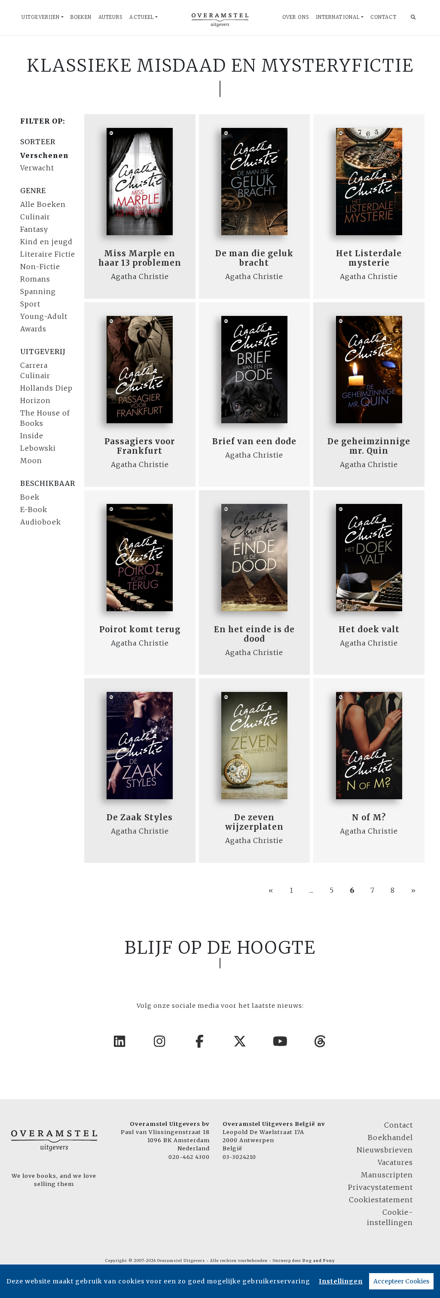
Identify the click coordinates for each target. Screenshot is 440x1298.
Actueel (141, 17)
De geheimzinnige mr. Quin (368, 446)
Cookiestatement (381, 1199)
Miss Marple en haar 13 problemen (139, 258)
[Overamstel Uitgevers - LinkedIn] (119, 1041)
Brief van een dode (254, 441)
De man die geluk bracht (254, 258)
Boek (30, 497)
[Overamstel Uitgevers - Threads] (320, 1041)
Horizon (35, 400)
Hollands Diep (46, 388)
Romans (35, 279)
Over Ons (295, 17)
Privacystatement (380, 1187)
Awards (33, 328)
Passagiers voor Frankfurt (139, 446)
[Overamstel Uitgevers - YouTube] (280, 1041)
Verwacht (37, 168)
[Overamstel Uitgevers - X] (240, 1041)
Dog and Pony (318, 1261)
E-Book (33, 509)
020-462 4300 (189, 1156)
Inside (31, 435)
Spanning (38, 291)
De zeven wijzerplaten (254, 822)
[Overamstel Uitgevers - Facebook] (200, 1041)
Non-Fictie (40, 266)
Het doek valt (369, 629)
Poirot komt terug (139, 629)
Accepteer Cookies (401, 1281)
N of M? (369, 817)
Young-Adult (43, 316)
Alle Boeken (43, 204)
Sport (30, 304)
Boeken (81, 17)
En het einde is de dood (254, 634)
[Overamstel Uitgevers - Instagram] (159, 1041)
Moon (31, 460)
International (338, 17)
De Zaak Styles (140, 817)
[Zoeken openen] (413, 17)
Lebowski (38, 448)
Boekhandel (390, 1137)
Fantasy (34, 229)
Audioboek (40, 522)
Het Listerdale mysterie (369, 258)
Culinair (35, 216)
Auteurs (110, 17)
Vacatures (395, 1162)
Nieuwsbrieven (385, 1150)
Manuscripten (387, 1175)
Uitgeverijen (40, 17)
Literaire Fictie (47, 254)
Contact (383, 17)
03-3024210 (239, 1156)
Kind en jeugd (46, 241)
